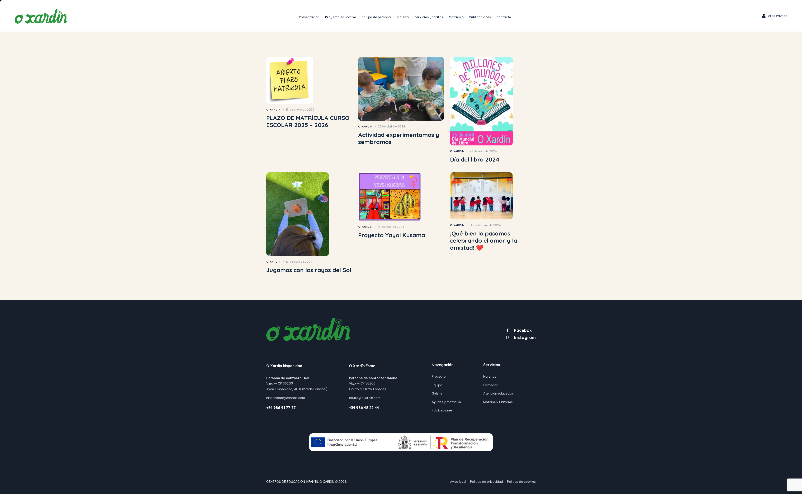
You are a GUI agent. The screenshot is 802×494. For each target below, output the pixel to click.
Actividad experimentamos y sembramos (398, 138)
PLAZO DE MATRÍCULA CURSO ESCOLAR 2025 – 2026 (307, 121)
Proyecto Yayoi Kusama (391, 235)
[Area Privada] (764, 16)
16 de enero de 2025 (300, 109)
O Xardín (273, 109)
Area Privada (777, 16)
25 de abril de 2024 (391, 126)
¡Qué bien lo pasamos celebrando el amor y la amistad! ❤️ (483, 240)
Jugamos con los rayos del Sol (308, 270)
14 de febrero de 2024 (485, 225)
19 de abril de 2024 (299, 262)
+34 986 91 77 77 (281, 407)
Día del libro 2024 (474, 159)
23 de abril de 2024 (483, 151)
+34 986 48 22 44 (364, 407)
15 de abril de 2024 (391, 227)
